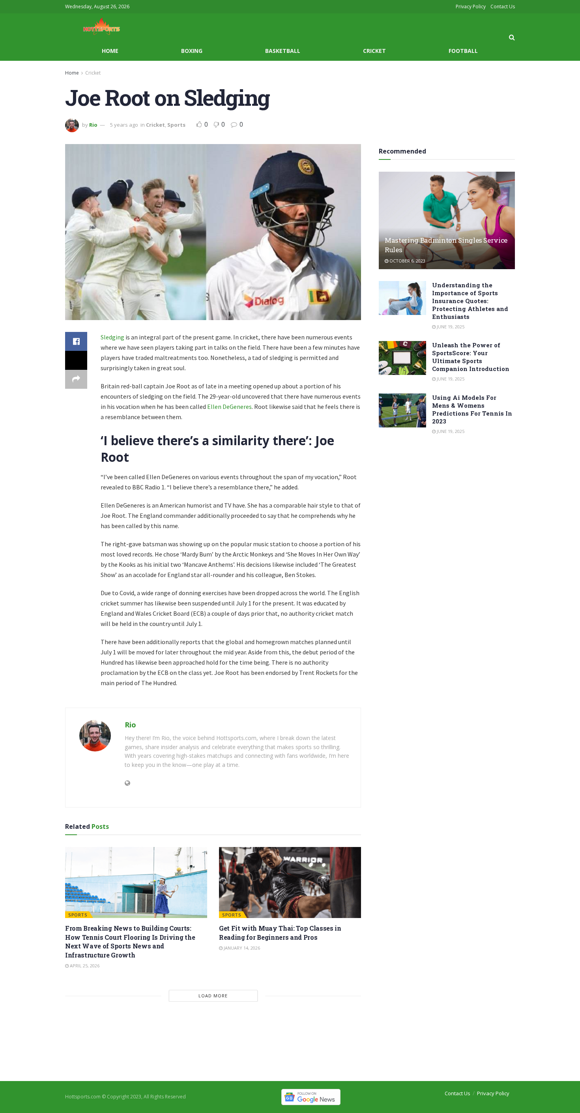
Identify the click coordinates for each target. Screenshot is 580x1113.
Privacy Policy (471, 6)
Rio (93, 124)
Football (463, 50)
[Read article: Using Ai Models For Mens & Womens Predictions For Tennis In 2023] (402, 410)
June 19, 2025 (450, 327)
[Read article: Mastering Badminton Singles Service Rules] (447, 220)
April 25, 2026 (84, 966)
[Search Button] (512, 37)
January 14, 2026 (241, 948)
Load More (213, 996)
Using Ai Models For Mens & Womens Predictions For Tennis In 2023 (472, 409)
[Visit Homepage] (94, 27)
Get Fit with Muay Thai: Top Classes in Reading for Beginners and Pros (280, 932)
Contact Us (502, 6)
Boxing (191, 50)
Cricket (374, 50)
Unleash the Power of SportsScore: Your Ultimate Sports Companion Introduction (470, 357)
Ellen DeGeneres (229, 406)
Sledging (112, 337)
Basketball (282, 50)
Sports (176, 124)
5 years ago (124, 124)
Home (110, 50)
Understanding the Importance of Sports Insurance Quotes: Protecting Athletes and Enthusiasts (470, 300)
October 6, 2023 (406, 261)
